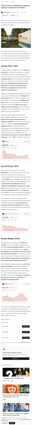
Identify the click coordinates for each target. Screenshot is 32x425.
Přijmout (12, 423)
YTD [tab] (8, 147)
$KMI (17, 239)
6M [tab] (5, 147)
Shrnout (5, 15)
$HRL (16, 166)
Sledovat (26, 326)
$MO (16, 66)
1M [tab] (3, 147)
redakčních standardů (25, 342)
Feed (7, 1)
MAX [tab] (15, 147)
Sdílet (13, 15)
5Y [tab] (12, 147)
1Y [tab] (10, 147)
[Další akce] (28, 381)
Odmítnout (5, 423)
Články (13, 1)
